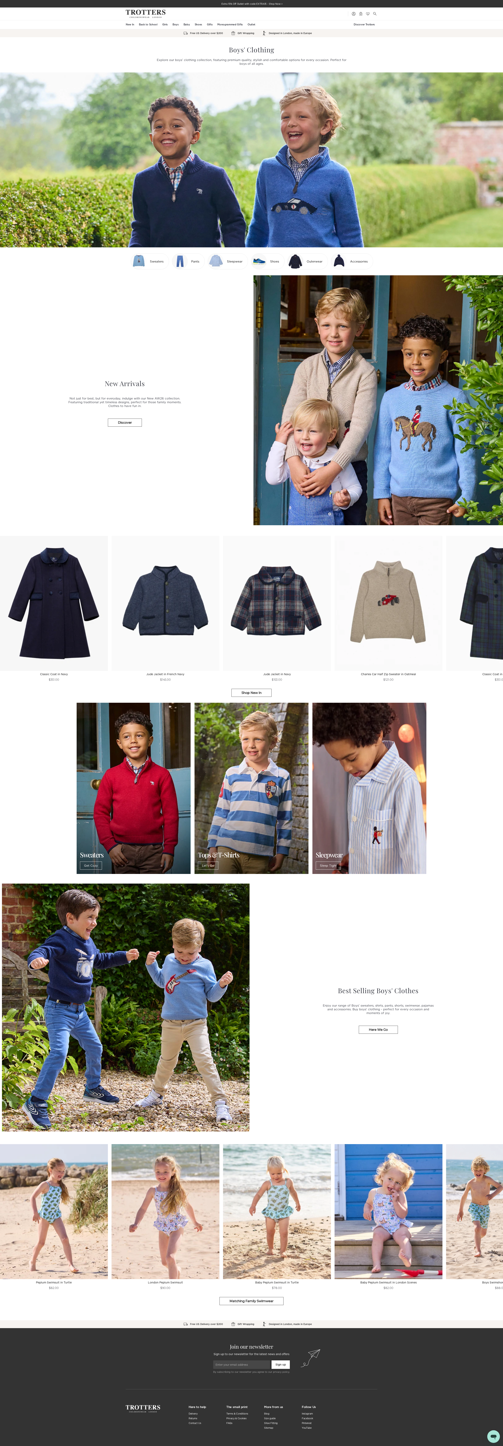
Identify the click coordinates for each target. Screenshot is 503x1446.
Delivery (193, 1413)
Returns (193, 1418)
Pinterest (307, 1423)
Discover (125, 422)
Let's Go (208, 865)
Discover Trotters (364, 24)
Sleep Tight (328, 865)
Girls (165, 24)
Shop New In (251, 693)
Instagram (307, 1413)
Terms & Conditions (237, 1413)
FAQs (229, 1423)
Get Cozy (91, 865)
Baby (187, 24)
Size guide (270, 1418)
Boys (176, 24)
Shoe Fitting (271, 1423)
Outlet (251, 24)
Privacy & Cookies (236, 1418)
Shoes (198, 24)
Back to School (148, 24)
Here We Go (378, 1030)
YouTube (307, 1427)
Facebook (307, 1418)
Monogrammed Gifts (230, 24)
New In (130, 24)
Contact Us (195, 1423)
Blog (266, 1413)
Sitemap (268, 1427)
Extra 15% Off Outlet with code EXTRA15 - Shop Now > (252, 3)
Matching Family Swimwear (251, 1301)
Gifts (210, 24)
